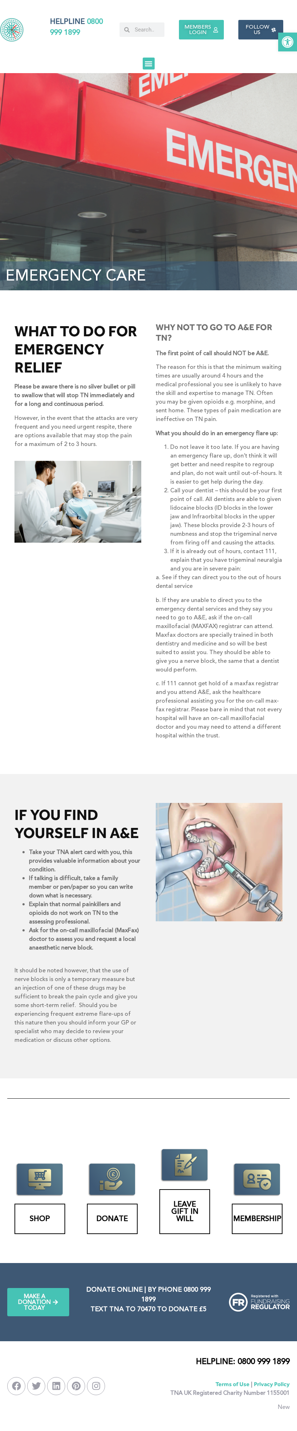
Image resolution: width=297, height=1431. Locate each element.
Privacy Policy (272, 1384)
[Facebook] (16, 1386)
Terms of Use (233, 1384)
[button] (287, 42)
